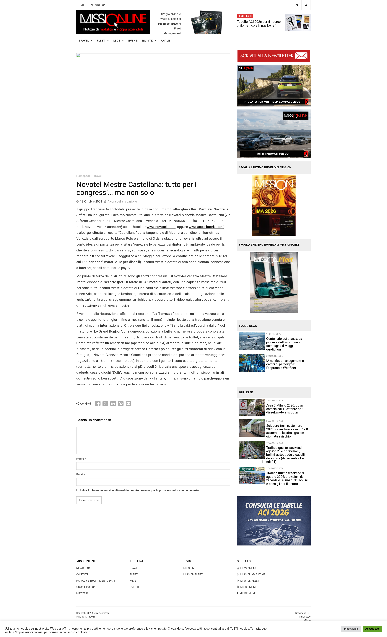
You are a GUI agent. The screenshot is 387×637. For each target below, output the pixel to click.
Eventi (133, 41)
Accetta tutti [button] (372, 629)
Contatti (82, 575)
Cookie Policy (86, 587)
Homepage (83, 176)
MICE (116, 41)
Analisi (166, 41)
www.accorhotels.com (206, 226)
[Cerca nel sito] (306, 5)
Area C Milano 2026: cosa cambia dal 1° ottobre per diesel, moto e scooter (284, 409)
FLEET (101, 41)
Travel (97, 176)
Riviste (147, 41)
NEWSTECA (98, 5)
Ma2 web (82, 593)
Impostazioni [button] (350, 629)
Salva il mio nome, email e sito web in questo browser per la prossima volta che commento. (139, 490)
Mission (188, 568)
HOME (80, 5)
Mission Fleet (193, 575)
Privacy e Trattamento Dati (95, 581)
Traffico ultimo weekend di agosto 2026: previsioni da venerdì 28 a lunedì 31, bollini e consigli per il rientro (287, 478)
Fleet (134, 575)
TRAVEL (83, 41)
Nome (80, 459)
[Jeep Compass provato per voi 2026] (274, 86)
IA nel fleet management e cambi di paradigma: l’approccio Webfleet (285, 364)
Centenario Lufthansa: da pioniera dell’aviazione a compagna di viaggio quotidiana (284, 344)
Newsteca (83, 568)
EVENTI (134, 587)
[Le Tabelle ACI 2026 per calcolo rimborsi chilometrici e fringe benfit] (274, 521)
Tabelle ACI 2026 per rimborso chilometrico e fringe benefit (259, 23)
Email (79, 474)
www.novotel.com (161, 226)
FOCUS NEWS (248, 326)
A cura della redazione (122, 201)
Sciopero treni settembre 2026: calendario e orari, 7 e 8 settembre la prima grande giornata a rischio (287, 431)
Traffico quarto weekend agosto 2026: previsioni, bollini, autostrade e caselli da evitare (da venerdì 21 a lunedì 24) (283, 455)
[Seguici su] (297, 5)
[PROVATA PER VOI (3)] (274, 134)
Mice (133, 581)
